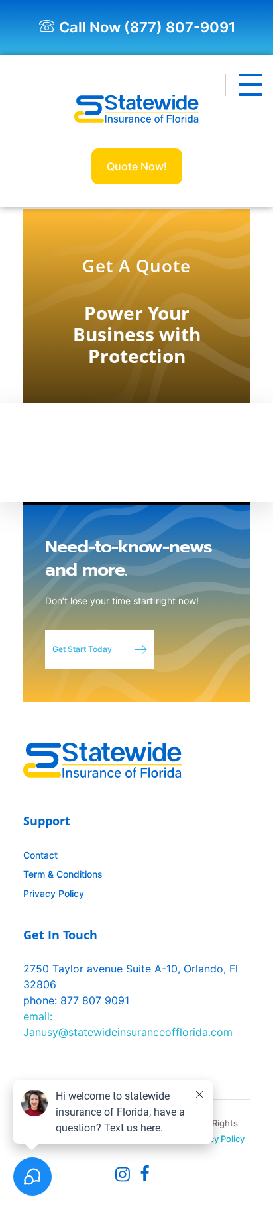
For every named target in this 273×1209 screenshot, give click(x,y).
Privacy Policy (217, 1138)
